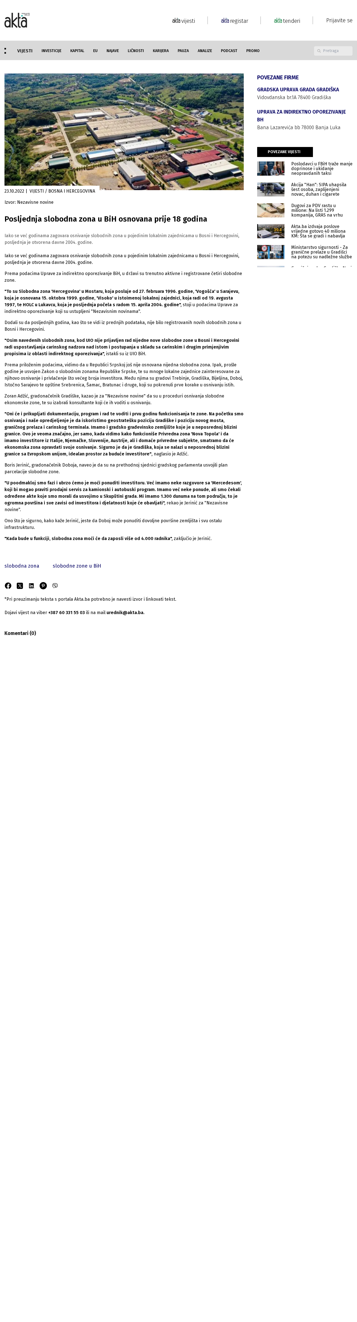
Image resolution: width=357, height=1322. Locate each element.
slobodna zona (21, 566)
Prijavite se (339, 20)
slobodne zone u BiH (77, 566)
